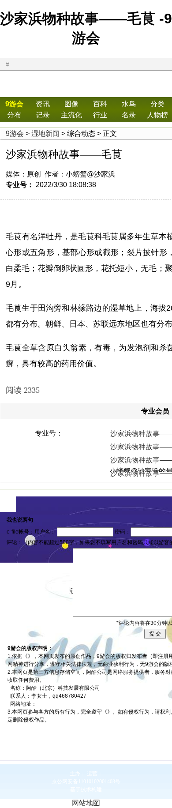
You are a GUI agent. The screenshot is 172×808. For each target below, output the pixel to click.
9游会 (14, 104)
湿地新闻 (45, 133)
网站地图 (86, 803)
